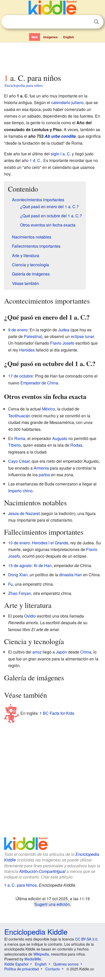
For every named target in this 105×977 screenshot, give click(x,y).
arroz (37, 652)
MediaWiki (32, 958)
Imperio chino (20, 491)
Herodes (27, 350)
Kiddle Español (16, 964)
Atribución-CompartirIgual (42, 871)
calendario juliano (67, 102)
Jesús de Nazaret (24, 513)
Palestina (32, 336)
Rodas (76, 445)
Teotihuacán (19, 416)
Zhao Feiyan (19, 593)
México (48, 409)
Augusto (59, 438)
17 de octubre (20, 376)
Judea (63, 330)
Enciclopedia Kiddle (36, 931)
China (85, 652)
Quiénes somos (65, 964)
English (68, 37)
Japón (61, 652)
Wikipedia (41, 954)
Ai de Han (43, 565)
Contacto (52, 968)
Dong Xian (18, 575)
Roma (19, 438)
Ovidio (30, 616)
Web (34, 37)
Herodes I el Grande (50, 543)
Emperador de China (39, 383)
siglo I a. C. (61, 154)
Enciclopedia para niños (24, 85)
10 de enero (19, 543)
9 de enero (18, 330)
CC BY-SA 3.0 (86, 939)
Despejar (86, 22)
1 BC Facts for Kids (57, 713)
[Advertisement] (52, 57)
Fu (10, 584)
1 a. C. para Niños (20, 885)
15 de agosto (20, 565)
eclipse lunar (82, 336)
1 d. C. (35, 160)
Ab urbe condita (60, 136)
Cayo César (19, 461)
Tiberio (14, 445)
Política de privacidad (21, 968)
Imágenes (50, 37)
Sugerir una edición (52, 904)
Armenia (41, 468)
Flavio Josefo (62, 343)
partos (44, 475)
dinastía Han (70, 575)
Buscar (96, 22)
